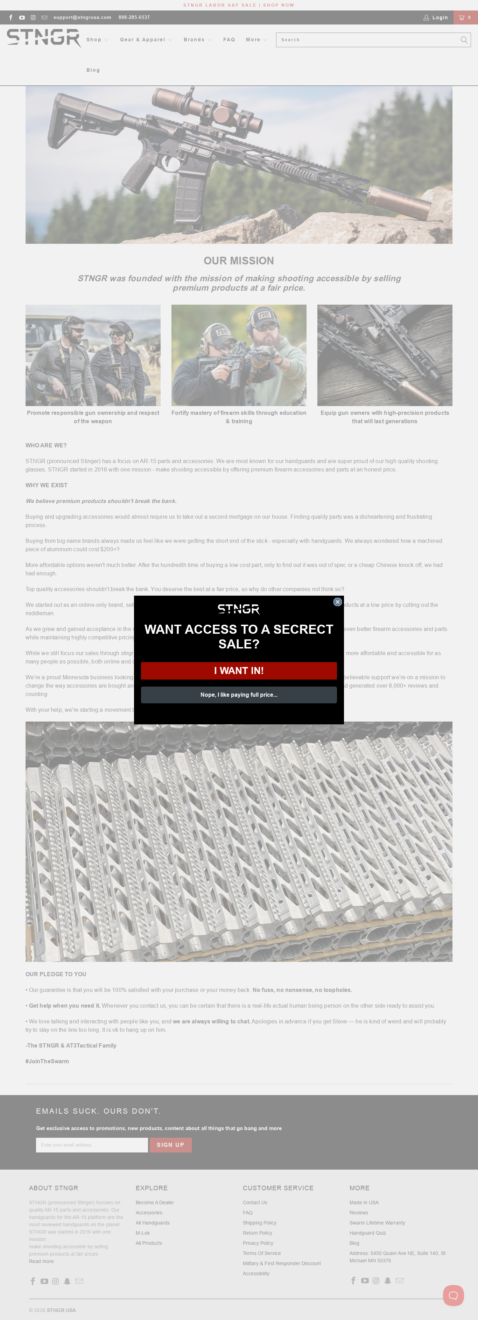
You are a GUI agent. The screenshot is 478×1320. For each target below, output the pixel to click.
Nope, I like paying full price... (239, 695)
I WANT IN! (239, 670)
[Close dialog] (337, 601)
